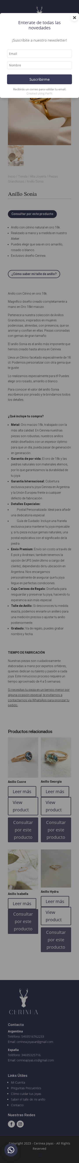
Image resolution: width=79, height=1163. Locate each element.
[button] (11, 1149)
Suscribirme (39, 79)
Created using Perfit (39, 93)
